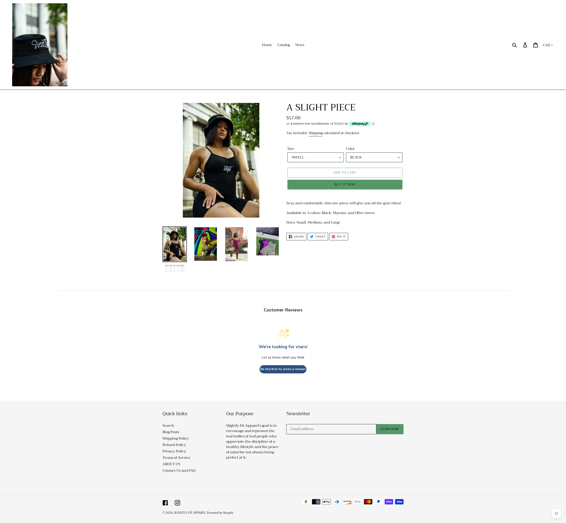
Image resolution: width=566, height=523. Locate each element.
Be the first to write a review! (283, 369)
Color (350, 148)
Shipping (316, 133)
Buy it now (345, 184)
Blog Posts (171, 432)
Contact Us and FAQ (179, 470)
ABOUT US (171, 464)
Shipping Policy (176, 438)
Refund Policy (174, 445)
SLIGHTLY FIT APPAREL (190, 512)
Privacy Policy (174, 451)
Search (168, 426)
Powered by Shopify (220, 512)
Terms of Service (176, 458)
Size (290, 148)
